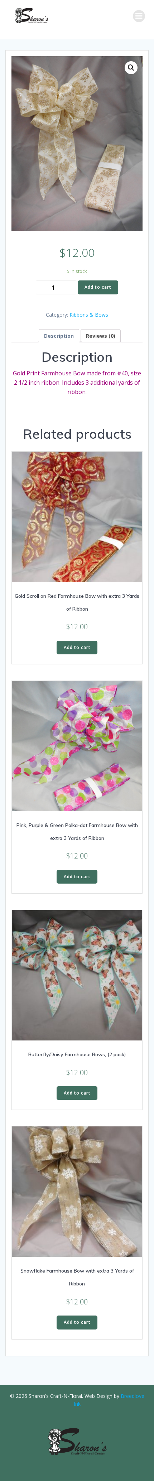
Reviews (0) (100, 335)
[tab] (59, 335)
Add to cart (98, 287)
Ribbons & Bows (88, 314)
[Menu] (139, 16)
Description (59, 335)
